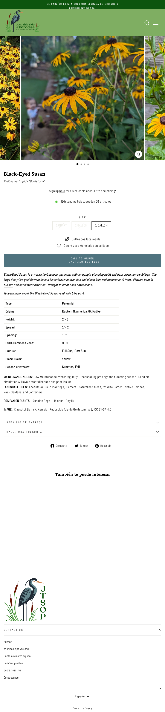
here (62, 191)
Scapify (88, 708)
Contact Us (13, 629)
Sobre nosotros (12, 670)
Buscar (8, 642)
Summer (67, 367)
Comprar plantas (13, 663)
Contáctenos (11, 677)
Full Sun (67, 351)
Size (82, 217)
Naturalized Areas (90, 387)
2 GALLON (81, 225)
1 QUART (61, 225)
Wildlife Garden (113, 387)
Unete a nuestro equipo (17, 656)
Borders (71, 387)
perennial (65, 274)
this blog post (75, 293)
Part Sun (80, 351)
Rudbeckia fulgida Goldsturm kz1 (71, 409)
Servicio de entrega (24, 422)
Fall (77, 367)
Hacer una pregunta (24, 431)
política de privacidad (16, 649)
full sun (8, 285)
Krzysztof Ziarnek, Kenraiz (30, 409)
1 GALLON (101, 225)
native (38, 274)
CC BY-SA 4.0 (102, 409)
